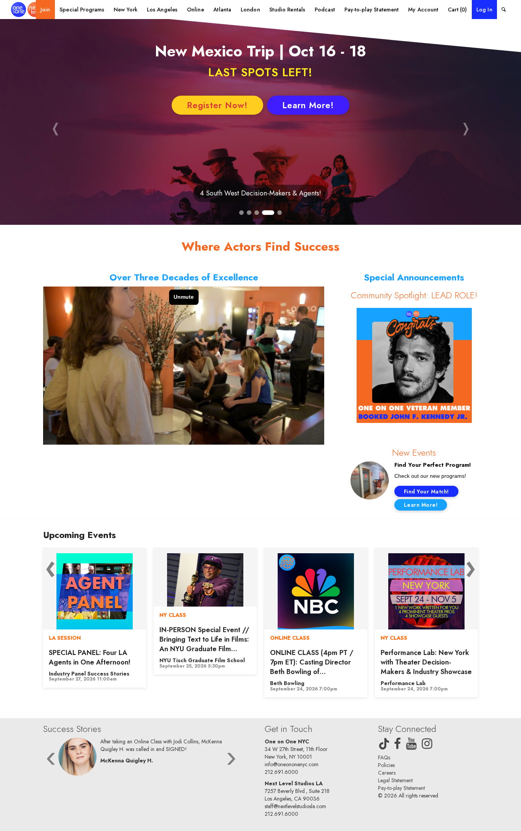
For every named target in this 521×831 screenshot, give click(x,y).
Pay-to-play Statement (401, 788)
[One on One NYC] (26, 9)
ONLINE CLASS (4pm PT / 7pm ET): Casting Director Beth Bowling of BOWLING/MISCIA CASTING (201, 672)
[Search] (504, 9)
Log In (484, 9)
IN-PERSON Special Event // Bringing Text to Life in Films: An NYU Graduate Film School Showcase (93, 644)
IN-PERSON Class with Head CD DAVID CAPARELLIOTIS (425, 657)
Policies (386, 765)
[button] (55, 128)
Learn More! (308, 105)
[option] (94, 611)
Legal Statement (395, 780)
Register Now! (217, 105)
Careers (387, 773)
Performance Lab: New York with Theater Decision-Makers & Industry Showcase (315, 662)
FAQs (384, 757)
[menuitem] (45, 9)
